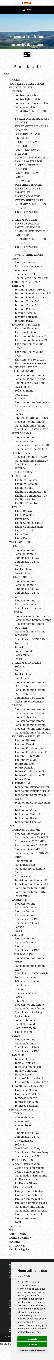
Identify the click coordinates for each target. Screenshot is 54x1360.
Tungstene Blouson (26, 1090)
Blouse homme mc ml (28, 1214)
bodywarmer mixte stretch (31, 103)
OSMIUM (17, 934)
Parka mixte (22, 386)
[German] (27, 2)
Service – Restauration (26, 1164)
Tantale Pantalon (25, 1062)
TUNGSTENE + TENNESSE (28, 1086)
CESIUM (17, 705)
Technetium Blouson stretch (32, 787)
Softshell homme (25, 1020)
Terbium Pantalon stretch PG (33, 293)
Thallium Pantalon (26, 483)
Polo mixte (21, 394)
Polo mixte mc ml (26, 977)
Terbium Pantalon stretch (30, 297)
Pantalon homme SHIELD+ (31, 460)
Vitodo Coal (22, 1121)
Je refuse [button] (32, 1344)
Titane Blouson (24, 511)
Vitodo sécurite (24, 1117)
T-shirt (19, 647)
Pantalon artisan (25, 864)
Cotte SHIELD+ (24, 472)
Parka (18, 930)
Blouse (19, 946)
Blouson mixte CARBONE (30, 849)
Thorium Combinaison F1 (30, 336)
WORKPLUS (19, 899)
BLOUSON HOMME (27, 223)
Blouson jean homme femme (32, 616)
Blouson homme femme (30, 375)
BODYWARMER (24, 180)
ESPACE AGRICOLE (21, 1109)
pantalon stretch (25, 107)
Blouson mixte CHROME (30, 833)
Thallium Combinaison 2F (31, 495)
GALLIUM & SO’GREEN (26, 662)
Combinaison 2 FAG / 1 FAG (31, 429)
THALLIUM (19, 476)
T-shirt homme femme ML (31, 880)
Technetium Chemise (28, 822)
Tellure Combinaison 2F (30, 775)
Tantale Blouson (25, 1059)
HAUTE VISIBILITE (21, 87)
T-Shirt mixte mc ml (27, 981)
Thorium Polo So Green (29, 359)
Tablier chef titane (26, 1183)
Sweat (18, 658)
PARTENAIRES (18, 1233)
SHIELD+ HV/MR (22, 452)
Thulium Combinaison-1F (30, 748)
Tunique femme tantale (29, 1191)
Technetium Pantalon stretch (32, 790)
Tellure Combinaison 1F (29, 771)
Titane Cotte (22, 518)
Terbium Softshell (26, 316)
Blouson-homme (25, 262)
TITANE (16, 507)
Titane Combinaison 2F (29, 526)
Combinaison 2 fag (26, 274)
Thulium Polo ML (26, 759)
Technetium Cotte (26, 810)
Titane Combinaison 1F (29, 522)
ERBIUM (17, 857)
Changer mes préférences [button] (32, 1350)
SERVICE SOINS (22, 1187)
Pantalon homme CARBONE (32, 853)
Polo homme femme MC (30, 888)
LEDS (15, 258)
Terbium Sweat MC (26, 313)
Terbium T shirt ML (27, 305)
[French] (23, 2)
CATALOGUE (17, 1245)
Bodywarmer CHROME (29, 841)
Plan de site (16, 1226)
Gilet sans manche (26, 993)
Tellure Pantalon (25, 767)
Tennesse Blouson (26, 1097)
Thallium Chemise (26, 503)
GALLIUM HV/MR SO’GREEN (30, 417)
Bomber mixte (23, 860)
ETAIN (16, 1035)
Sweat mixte (22, 573)
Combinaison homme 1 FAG (32, 445)
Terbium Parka (24, 320)
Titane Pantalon (24, 515)
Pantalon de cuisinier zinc (31, 1175)
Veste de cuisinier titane (29, 1167)
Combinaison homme (28, 608)
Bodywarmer (23, 876)
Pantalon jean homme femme (33, 619)
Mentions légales (19, 1249)
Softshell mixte (24, 390)
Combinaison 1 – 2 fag (28, 1012)
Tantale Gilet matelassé (29, 1078)
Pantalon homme (25, 441)
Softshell (20, 666)
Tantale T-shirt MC (26, 1070)
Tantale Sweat (23, 1074)
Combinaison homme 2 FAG (32, 449)
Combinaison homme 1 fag (31, 278)
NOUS (12, 1230)
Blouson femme (24, 911)
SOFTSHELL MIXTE (27, 134)
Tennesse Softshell (26, 1105)
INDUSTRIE (16, 825)
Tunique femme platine (29, 1199)
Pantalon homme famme (30, 1008)
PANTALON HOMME (28, 227)
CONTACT (15, 1222)
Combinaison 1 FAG (27, 557)
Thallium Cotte (24, 487)
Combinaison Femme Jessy (32, 1152)
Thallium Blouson (26, 480)
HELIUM (17, 91)
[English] (30, 2)
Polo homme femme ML (30, 892)
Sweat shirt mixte (25, 1024)
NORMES (14, 1241)
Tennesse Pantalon (26, 1101)
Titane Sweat (22, 534)
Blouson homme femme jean (32, 402)
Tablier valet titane (26, 1179)
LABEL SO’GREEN (20, 1237)
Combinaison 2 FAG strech (31, 973)
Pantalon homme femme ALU (33, 732)
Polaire (19, 414)
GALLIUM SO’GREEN (25, 219)
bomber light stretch (27, 99)
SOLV (15, 546)
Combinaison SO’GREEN (30, 639)
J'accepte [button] (32, 1339)
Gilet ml (20, 989)
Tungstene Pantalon (27, 1094)
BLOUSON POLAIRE (27, 196)
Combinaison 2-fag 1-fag (29, 382)
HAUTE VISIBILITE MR (23, 367)
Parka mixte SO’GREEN (29, 701)
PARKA (19, 176)
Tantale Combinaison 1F (29, 1066)
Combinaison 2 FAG (27, 561)
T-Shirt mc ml (23, 1031)
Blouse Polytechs (25, 717)
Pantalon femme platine (29, 1206)
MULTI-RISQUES (19, 542)
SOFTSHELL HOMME (28, 184)
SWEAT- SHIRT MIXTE (29, 200)
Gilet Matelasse (24, 1140)
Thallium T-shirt (25, 499)
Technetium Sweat (26, 818)
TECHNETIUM (21, 783)
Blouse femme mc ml (28, 1218)
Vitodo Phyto (23, 1125)
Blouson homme (25, 437)
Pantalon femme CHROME (31, 845)
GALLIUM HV (20, 138)
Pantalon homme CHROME (31, 837)
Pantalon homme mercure (31, 1210)
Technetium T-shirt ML (29, 814)
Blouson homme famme (30, 1004)
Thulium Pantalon (26, 744)
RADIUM (17, 612)
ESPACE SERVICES (21, 1160)
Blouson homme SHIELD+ (31, 456)
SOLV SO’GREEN (22, 577)
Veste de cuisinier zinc (29, 1171)
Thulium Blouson (25, 740)
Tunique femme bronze (29, 1195)
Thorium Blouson (26, 328)
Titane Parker (23, 538)
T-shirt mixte (23, 569)
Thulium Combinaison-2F (31, 752)
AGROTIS (17, 1128)
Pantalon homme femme (30, 379)
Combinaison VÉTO (27, 1156)
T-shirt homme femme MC (31, 884)
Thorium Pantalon (26, 332)
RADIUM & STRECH (24, 954)
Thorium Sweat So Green (30, 363)
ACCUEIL (14, 79)
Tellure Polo (22, 779)
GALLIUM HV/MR (23, 371)
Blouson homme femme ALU (33, 728)
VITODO (17, 1113)
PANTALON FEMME (27, 173)
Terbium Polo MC (26, 309)
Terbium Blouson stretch (30, 289)
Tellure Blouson (24, 763)
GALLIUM (18, 1000)
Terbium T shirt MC (27, 301)
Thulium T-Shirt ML (27, 756)
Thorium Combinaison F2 (31, 340)
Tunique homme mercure (31, 1202)
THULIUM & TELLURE (26, 736)
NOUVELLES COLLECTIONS (26, 83)
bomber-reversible (26, 95)
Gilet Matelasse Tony (27, 1148)
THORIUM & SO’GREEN (26, 324)
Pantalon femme (25, 915)
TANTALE (18, 1055)
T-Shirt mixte (23, 398)
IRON (15, 596)
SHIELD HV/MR (21, 433)
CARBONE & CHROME (26, 829)
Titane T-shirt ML (25, 530)
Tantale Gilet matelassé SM (31, 1082)
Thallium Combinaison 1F (31, 491)
